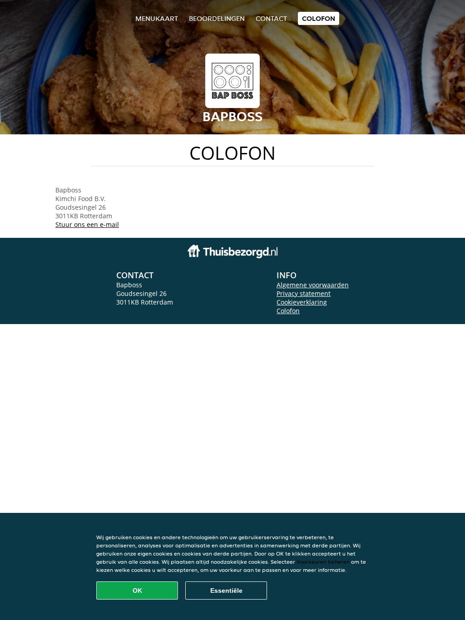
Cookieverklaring (302, 302)
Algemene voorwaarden (313, 284)
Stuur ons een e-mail (87, 224)
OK (137, 590)
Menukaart (156, 18)
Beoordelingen (217, 18)
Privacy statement (304, 293)
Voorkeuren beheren (323, 561)
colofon (318, 18)
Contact (271, 18)
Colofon (288, 310)
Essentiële (226, 590)
